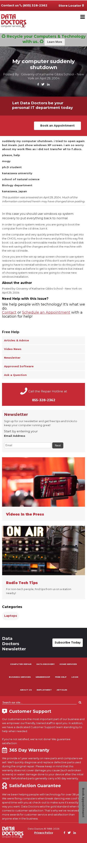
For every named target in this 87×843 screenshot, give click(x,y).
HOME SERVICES (68, 664)
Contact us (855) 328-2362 (24, 5)
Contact (9, 312)
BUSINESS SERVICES (20, 677)
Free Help (10, 332)
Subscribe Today (68, 642)
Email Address (14, 435)
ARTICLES (62, 690)
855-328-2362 (43, 400)
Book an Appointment (57, 125)
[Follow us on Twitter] (43, 84)
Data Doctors (12, 832)
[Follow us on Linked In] (48, 84)
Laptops (10, 616)
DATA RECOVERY (45, 664)
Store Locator (70, 5)
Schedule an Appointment (46, 312)
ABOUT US (26, 690)
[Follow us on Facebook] (38, 84)
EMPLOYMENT (44, 690)
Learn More (54, 41)
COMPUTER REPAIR (21, 664)
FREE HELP (61, 677)
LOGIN (74, 677)
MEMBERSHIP (43, 677)
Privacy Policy (43, 832)
